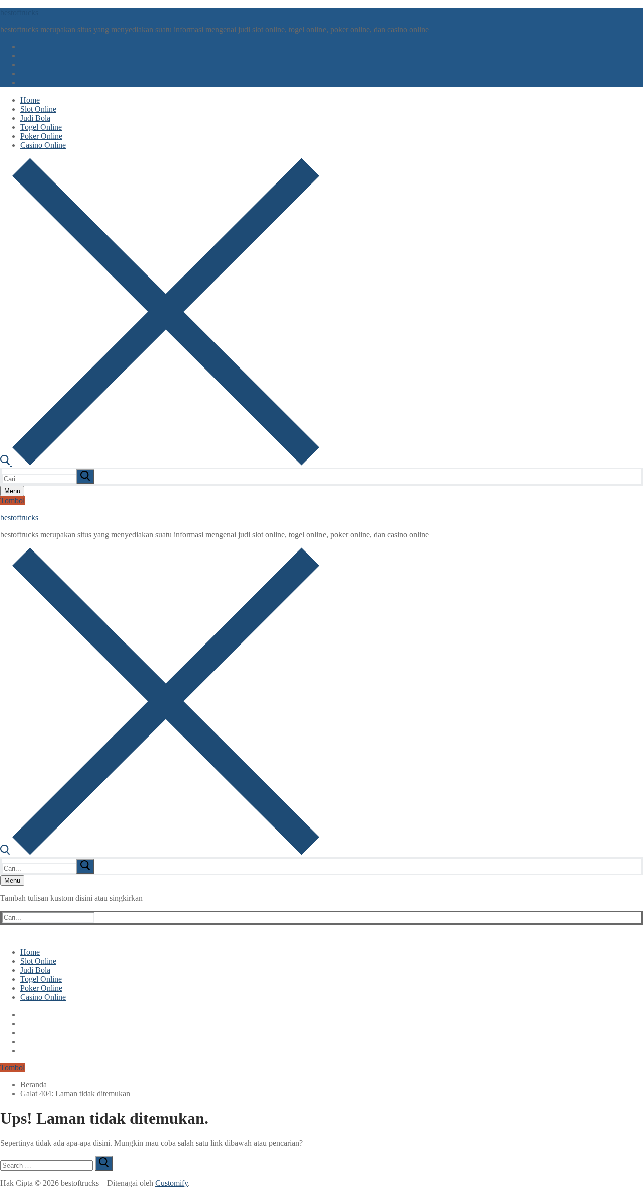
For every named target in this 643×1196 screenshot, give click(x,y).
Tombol (12, 500)
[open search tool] (159, 462)
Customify (171, 1183)
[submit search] (85, 476)
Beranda (33, 1084)
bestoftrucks (19, 12)
